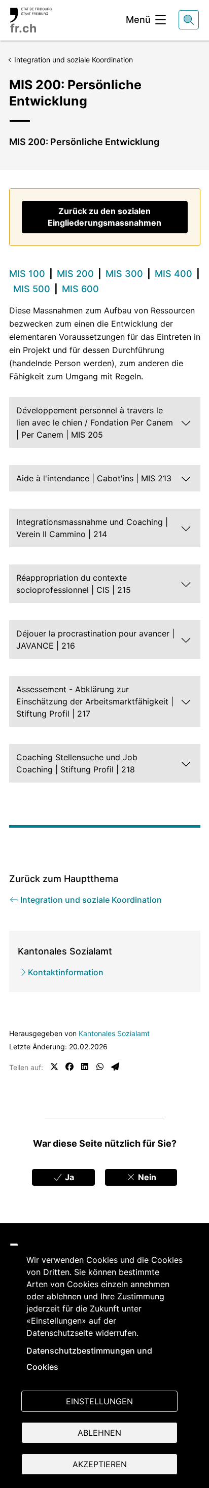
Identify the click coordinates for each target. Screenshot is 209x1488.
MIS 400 (173, 273)
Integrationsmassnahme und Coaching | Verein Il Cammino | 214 (92, 528)
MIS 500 (31, 289)
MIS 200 (75, 273)
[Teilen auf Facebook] (69, 1066)
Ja (68, 1177)
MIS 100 (27, 273)
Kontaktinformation (65, 972)
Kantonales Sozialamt (114, 1033)
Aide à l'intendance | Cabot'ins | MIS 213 (93, 478)
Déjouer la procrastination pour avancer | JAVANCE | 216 (95, 639)
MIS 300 (124, 273)
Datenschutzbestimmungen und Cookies (89, 1358)
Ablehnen (99, 1433)
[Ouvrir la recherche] (189, 19)
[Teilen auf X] (54, 1066)
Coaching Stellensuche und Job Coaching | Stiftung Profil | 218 (76, 763)
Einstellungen (99, 1401)
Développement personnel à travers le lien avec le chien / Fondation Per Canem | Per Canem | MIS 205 (94, 422)
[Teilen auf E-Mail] (115, 1066)
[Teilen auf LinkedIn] (85, 1066)
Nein (146, 1177)
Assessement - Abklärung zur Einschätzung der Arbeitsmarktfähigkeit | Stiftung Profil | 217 (94, 701)
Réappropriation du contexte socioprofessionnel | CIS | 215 (73, 584)
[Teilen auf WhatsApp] (100, 1066)
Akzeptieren (100, 1464)
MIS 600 (80, 289)
